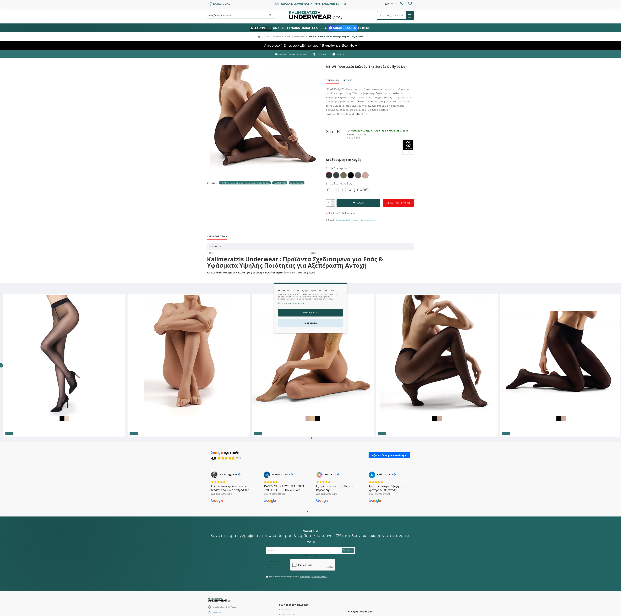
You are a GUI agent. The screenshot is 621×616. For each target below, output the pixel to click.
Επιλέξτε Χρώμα (337, 168)
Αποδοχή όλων (310, 312)
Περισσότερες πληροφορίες (292, 303)
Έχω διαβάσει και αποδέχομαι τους (298, 576)
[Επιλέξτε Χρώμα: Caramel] (343, 418)
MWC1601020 (279, 183)
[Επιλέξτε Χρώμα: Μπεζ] (102, 418)
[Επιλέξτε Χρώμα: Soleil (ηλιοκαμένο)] (348, 418)
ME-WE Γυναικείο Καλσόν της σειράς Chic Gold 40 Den (559, 423)
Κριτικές (348, 80)
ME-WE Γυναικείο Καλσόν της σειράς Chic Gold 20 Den (434, 423)
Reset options (331, 163)
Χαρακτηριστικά (217, 236)
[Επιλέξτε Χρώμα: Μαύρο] (97, 418)
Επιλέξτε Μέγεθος (339, 183)
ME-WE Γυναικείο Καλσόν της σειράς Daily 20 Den (245, 183)
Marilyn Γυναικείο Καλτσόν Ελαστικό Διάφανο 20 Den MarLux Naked (67, 423)
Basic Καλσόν (300, 36)
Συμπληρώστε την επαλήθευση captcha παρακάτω (274, 564)
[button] (309, 438)
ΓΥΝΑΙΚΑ (267, 36)
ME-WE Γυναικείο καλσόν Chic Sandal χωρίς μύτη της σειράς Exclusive (192, 418)
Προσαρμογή (311, 323)
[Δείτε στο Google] (214, 475)
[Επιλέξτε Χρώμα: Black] (353, 418)
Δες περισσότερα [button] (221, 493)
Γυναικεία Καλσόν (282, 36)
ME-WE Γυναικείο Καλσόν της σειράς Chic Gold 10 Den (310, 423)
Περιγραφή (332, 80)
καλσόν (389, 89)
